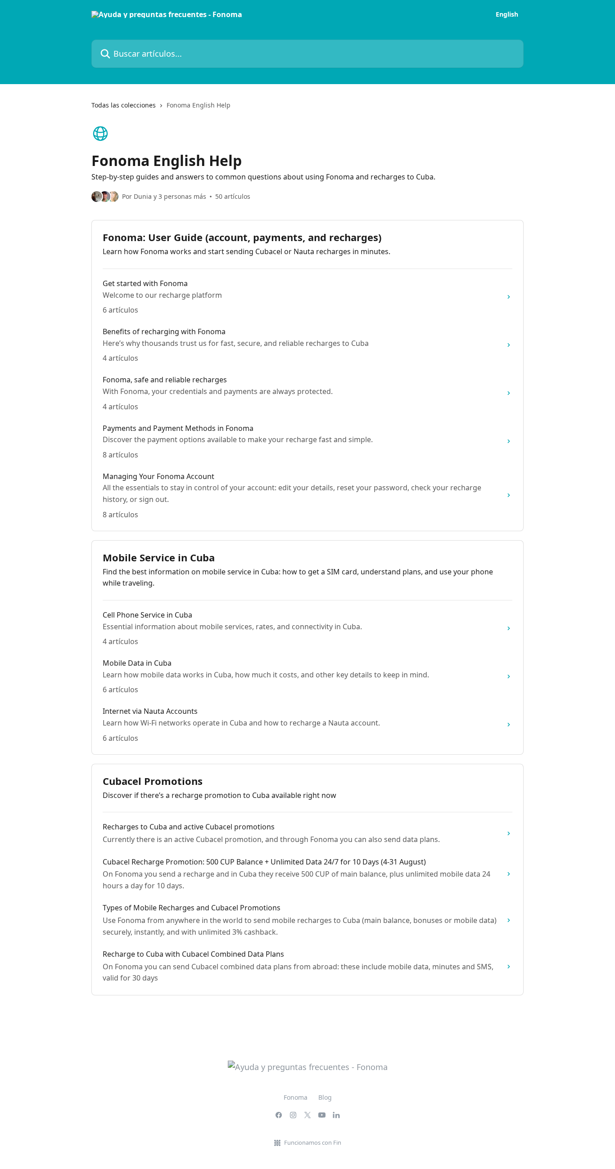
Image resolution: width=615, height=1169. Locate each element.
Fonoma (296, 1097)
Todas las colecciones (123, 105)
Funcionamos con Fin (312, 1142)
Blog (325, 1097)
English (507, 14)
